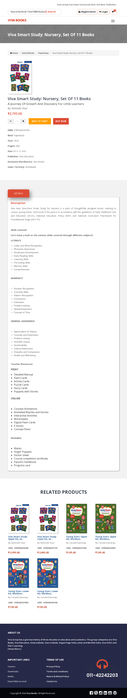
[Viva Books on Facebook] (91, 693)
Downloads (13, 671)
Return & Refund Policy (57, 676)
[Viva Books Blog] (114, 693)
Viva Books (32, 693)
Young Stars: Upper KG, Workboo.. (76, 537)
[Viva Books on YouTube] (109, 693)
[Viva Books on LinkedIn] (105, 693)
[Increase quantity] (23, 121)
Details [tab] (18, 193)
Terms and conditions (57, 671)
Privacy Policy (53, 666)
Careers (11, 666)
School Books (27, 53)
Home (15, 53)
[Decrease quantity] (11, 121)
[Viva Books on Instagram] (100, 693)
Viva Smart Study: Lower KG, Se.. (47, 537)
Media (11, 676)
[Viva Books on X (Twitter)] (96, 693)
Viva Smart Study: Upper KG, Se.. (18, 537)
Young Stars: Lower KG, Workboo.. (18, 592)
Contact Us (51, 681)
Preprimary (43, 53)
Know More (14, 648)
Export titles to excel (17, 681)
